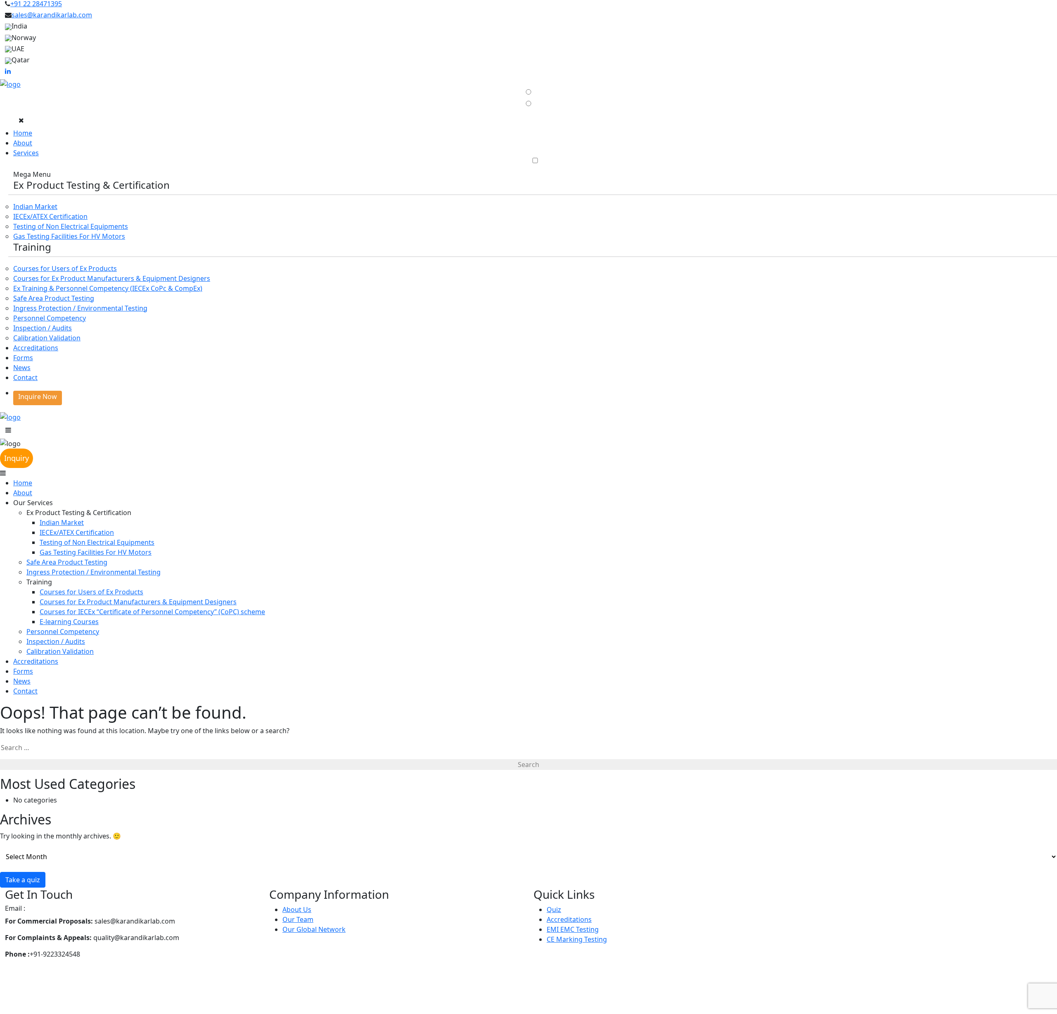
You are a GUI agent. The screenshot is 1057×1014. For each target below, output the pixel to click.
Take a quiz (22, 879)
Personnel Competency (49, 318)
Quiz (554, 909)
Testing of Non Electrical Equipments (70, 226)
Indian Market (35, 206)
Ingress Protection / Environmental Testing (80, 308)
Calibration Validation (47, 337)
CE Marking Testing (577, 939)
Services (26, 152)
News (22, 367)
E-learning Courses (69, 621)
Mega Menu (32, 174)
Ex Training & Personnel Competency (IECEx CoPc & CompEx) (107, 288)
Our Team (297, 919)
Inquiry (16, 458)
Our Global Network (314, 929)
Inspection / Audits (42, 327)
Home (22, 133)
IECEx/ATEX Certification (50, 216)
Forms (23, 357)
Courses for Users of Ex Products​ (65, 268)
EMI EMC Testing (573, 929)
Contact (25, 377)
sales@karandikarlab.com (52, 14)
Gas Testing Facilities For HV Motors (69, 236)
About (22, 142)
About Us (296, 909)
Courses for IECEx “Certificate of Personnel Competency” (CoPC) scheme (152, 611)
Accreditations (35, 347)
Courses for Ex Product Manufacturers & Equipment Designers (111, 278)
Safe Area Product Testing (53, 298)
